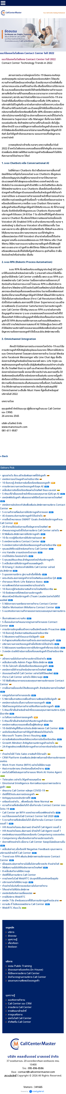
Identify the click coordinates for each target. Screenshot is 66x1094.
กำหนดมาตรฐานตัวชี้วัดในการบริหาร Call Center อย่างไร (30, 530)
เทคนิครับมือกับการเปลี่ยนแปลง (17, 893)
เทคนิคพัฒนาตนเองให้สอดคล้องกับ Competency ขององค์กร (33, 834)
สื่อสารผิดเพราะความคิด (14, 618)
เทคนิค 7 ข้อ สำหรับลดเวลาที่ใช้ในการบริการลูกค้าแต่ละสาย (30, 900)
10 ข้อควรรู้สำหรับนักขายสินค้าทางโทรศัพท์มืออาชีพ (27, 589)
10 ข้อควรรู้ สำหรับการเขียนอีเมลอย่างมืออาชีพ (25, 633)
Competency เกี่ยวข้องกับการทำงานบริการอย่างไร (27, 838)
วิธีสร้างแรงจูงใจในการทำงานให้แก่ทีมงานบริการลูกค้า (28, 706)
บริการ (11, 932)
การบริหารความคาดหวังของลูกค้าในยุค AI (22, 486)
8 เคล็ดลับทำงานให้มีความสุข (16, 871)
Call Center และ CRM (19, 1003)
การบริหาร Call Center (20, 1007)
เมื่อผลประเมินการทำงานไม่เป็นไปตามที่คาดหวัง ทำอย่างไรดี (30, 864)
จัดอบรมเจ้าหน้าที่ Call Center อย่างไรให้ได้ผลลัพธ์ (27, 673)
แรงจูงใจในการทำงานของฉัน (16, 695)
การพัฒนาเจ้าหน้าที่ (17, 1011)
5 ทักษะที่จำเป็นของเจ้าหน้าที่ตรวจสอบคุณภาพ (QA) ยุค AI (31, 494)
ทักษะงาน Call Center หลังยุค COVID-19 (23, 790)
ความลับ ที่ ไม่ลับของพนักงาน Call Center (23, 904)
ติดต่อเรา (12, 947)
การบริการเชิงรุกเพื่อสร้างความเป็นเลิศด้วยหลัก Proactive (31, 629)
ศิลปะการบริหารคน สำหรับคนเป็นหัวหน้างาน (23, 769)
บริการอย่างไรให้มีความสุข (15, 882)
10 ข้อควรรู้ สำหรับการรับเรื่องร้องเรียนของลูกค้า (26, 483)
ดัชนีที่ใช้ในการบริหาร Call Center (19, 875)
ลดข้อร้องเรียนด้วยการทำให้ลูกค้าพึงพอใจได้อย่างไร (27, 732)
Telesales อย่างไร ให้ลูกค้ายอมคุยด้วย (21, 779)
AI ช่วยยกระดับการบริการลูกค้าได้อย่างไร (22, 516)
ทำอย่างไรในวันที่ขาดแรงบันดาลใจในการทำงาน (25, 886)
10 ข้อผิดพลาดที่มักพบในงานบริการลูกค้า (22, 593)
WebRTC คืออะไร (11, 908)
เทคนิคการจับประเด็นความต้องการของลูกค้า (24, 703)
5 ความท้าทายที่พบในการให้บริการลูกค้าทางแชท (25, 512)
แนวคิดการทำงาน (16, 1000)
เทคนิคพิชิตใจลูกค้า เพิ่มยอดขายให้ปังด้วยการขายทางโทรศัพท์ (32, 497)
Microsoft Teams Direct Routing (21, 736)
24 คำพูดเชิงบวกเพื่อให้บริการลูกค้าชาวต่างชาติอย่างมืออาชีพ (32, 747)
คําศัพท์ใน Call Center (19, 1022)
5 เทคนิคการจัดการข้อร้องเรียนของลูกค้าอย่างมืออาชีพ (29, 545)
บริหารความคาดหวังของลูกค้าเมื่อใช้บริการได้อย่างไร (28, 644)
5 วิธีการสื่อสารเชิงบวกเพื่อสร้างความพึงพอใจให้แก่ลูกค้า (29, 699)
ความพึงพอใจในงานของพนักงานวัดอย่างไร (23, 585)
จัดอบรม (12, 936)
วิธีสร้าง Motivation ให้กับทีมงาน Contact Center (28, 607)
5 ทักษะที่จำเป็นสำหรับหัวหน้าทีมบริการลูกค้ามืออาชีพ (27, 721)
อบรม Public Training (20, 966)
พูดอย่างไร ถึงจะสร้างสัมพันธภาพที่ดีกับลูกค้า (24, 475)
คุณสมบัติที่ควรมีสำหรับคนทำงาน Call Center (25, 549)
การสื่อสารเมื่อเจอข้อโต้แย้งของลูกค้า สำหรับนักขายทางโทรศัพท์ (33, 688)
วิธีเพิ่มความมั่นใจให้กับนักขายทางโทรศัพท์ (22, 867)
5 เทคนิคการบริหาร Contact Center (21, 541)
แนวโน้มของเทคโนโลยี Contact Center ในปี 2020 (27, 816)
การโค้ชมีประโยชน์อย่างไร (15, 556)
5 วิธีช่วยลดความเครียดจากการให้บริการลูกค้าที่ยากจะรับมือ (31, 648)
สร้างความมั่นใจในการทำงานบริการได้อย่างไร (24, 659)
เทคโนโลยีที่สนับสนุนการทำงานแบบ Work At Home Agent (32, 772)
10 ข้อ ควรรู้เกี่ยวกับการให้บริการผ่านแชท (22, 538)
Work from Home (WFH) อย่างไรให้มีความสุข (26, 765)
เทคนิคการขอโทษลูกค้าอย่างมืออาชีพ (20, 479)
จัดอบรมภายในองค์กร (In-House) (25, 970)
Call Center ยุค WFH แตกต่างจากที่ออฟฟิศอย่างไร (28, 812)
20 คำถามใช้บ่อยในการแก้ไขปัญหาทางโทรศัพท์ (25, 527)
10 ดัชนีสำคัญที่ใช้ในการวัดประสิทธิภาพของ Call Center (30, 728)
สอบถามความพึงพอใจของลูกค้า (23, 981)
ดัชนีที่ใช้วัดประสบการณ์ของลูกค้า (18, 794)
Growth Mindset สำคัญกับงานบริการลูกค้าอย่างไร (28, 743)
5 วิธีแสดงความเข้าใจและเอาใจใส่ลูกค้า (20, 637)
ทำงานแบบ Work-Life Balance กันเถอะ (22, 582)
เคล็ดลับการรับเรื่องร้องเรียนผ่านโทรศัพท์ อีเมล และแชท (29, 490)
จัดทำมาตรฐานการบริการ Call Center (27, 977)
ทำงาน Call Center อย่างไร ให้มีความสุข (22, 677)
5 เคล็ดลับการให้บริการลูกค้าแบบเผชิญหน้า (23, 563)
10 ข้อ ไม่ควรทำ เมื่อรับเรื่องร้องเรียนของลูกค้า (25, 666)
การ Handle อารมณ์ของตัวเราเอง (19, 552)
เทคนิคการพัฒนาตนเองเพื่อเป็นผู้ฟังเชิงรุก (23, 725)
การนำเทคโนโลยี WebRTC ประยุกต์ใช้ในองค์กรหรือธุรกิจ (30, 878)
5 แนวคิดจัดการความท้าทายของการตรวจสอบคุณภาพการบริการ (33, 611)
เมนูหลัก (10, 927)
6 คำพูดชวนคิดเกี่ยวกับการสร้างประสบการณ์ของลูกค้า (28, 640)
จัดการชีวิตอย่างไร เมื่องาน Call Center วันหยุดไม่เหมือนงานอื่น (33, 842)
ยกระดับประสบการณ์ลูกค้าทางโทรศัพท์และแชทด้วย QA (29, 578)
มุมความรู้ (12, 939)
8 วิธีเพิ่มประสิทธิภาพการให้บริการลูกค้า (21, 534)
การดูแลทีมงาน (15, 1014)
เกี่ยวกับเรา (13, 943)
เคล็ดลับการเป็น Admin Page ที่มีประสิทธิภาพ (24, 662)
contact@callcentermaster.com (36, 1072)
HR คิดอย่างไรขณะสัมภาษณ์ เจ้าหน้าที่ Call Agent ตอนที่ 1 (31, 831)
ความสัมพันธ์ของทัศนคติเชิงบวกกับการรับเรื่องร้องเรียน (29, 739)
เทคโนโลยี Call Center (19, 1018)
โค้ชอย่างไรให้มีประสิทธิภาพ (16, 889)
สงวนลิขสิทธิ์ (10, 1076)
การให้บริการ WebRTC (13, 897)
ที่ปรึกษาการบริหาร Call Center (24, 973)
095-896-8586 (36, 1068)
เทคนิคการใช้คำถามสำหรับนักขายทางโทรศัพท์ (24, 670)
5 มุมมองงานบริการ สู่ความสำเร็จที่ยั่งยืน (21, 574)
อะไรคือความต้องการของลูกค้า (18, 717)
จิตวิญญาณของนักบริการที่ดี (16, 798)
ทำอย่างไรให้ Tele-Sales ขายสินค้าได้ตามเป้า (24, 754)
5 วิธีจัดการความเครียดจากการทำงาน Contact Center (30, 604)
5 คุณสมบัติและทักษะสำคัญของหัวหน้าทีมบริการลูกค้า (28, 560)
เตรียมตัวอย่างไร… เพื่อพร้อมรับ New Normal (26, 801)
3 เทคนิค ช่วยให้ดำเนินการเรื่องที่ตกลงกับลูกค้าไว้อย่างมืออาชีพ (32, 651)
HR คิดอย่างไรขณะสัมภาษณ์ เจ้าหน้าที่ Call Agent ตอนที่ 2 (31, 827)
